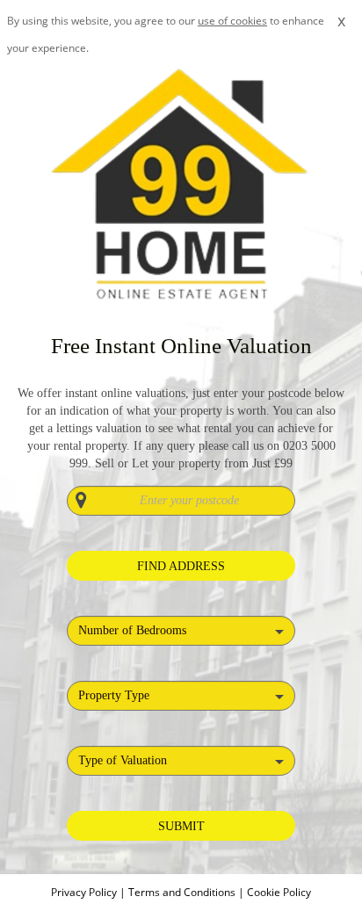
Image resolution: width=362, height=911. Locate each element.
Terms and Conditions (181, 892)
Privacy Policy (85, 892)
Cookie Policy (279, 892)
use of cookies (232, 20)
